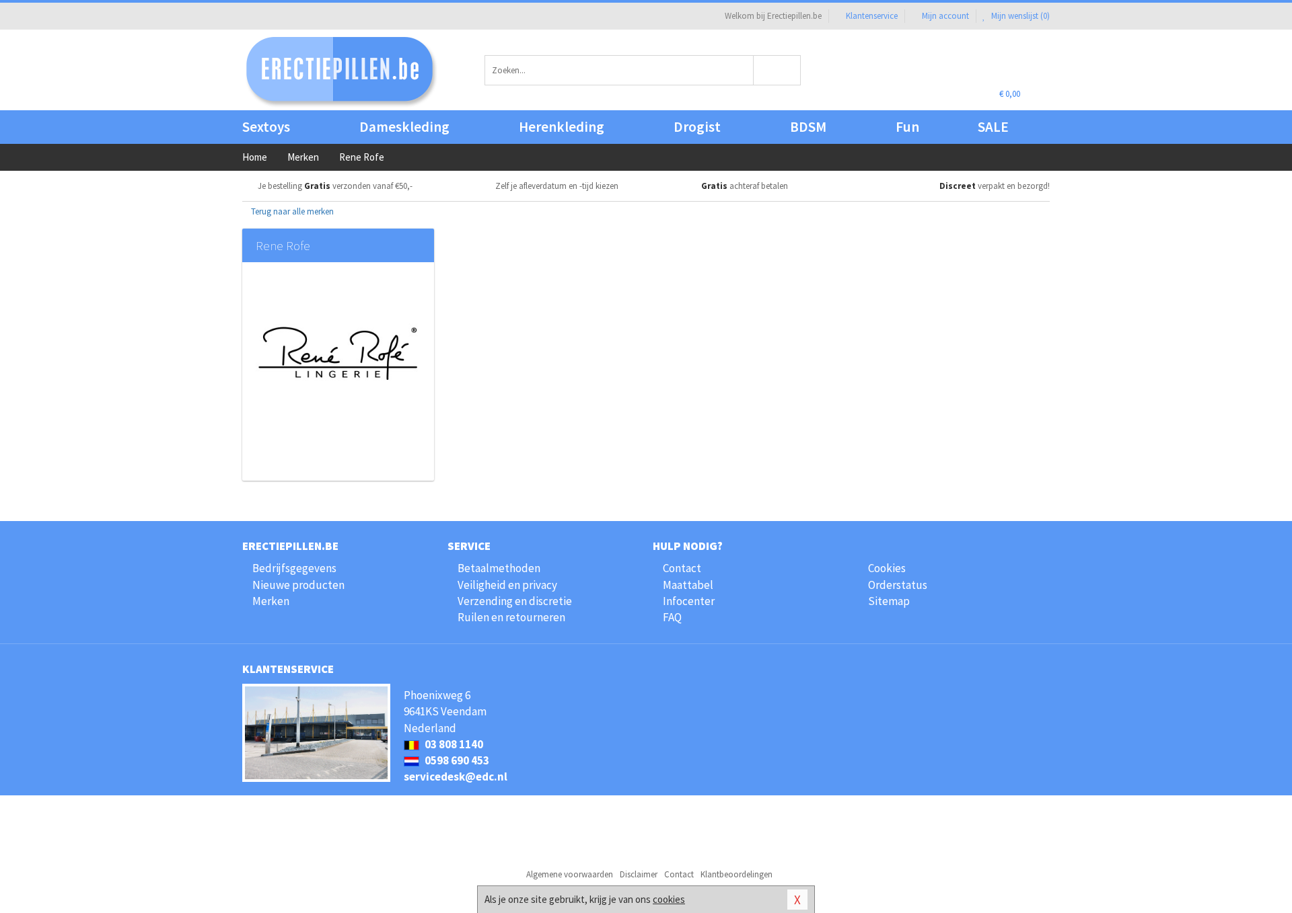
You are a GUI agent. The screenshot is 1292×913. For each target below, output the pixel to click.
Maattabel (688, 585)
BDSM (808, 127)
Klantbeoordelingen (737, 874)
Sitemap (889, 601)
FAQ (672, 617)
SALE (993, 127)
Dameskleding (404, 127)
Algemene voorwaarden (569, 874)
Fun (907, 127)
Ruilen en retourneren (511, 617)
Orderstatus (897, 585)
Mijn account (945, 16)
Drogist (697, 127)
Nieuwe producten (298, 585)
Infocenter (689, 601)
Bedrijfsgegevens (294, 568)
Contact (682, 568)
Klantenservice (872, 16)
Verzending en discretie (515, 601)
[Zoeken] (777, 70)
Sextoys (266, 127)
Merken (270, 601)
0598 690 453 (456, 760)
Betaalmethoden (499, 568)
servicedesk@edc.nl (455, 776)
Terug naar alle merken (291, 211)
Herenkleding (561, 127)
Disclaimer (638, 874)
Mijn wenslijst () (1019, 16)
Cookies (887, 568)
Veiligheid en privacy (507, 585)
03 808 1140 (453, 744)
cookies (669, 899)
